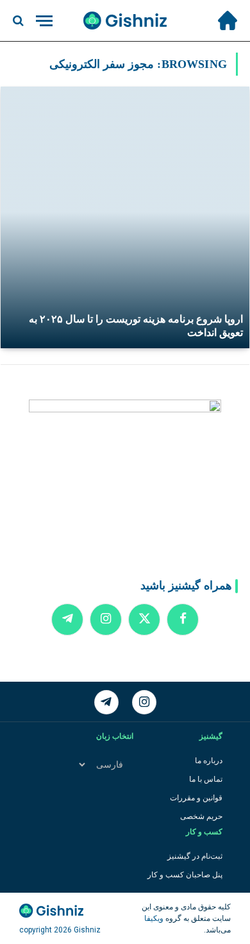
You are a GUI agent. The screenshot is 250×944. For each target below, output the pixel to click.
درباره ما (208, 760)
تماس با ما (205, 779)
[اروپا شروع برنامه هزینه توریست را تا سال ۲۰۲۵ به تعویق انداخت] (125, 217)
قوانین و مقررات (196, 797)
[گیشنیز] (125, 20)
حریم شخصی (201, 816)
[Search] (19, 20)
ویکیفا (153, 918)
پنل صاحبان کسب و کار (184, 874)
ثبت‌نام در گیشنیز (194, 856)
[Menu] (44, 20)
